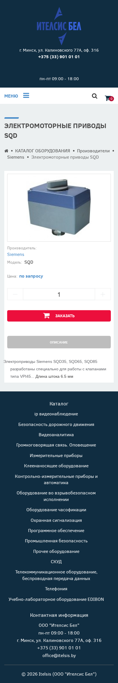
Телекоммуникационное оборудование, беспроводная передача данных (56, 575)
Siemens (15, 157)
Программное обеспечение (56, 530)
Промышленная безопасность (56, 540)
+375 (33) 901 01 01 (59, 647)
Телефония (56, 588)
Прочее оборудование (56, 551)
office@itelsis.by (59, 655)
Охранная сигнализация (56, 520)
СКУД (56, 561)
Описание (59, 342)
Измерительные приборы (56, 455)
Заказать (65, 315)
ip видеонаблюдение (56, 414)
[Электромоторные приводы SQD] (59, 208)
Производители (93, 150)
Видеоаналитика (56, 434)
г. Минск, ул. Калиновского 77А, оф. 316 (59, 50)
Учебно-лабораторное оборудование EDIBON (56, 599)
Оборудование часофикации (56, 509)
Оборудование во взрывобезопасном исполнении (56, 496)
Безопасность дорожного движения (56, 424)
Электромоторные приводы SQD (65, 157)
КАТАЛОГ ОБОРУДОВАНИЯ (42, 150)
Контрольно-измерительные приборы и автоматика (56, 479)
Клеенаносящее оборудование (56, 465)
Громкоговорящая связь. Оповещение (56, 445)
